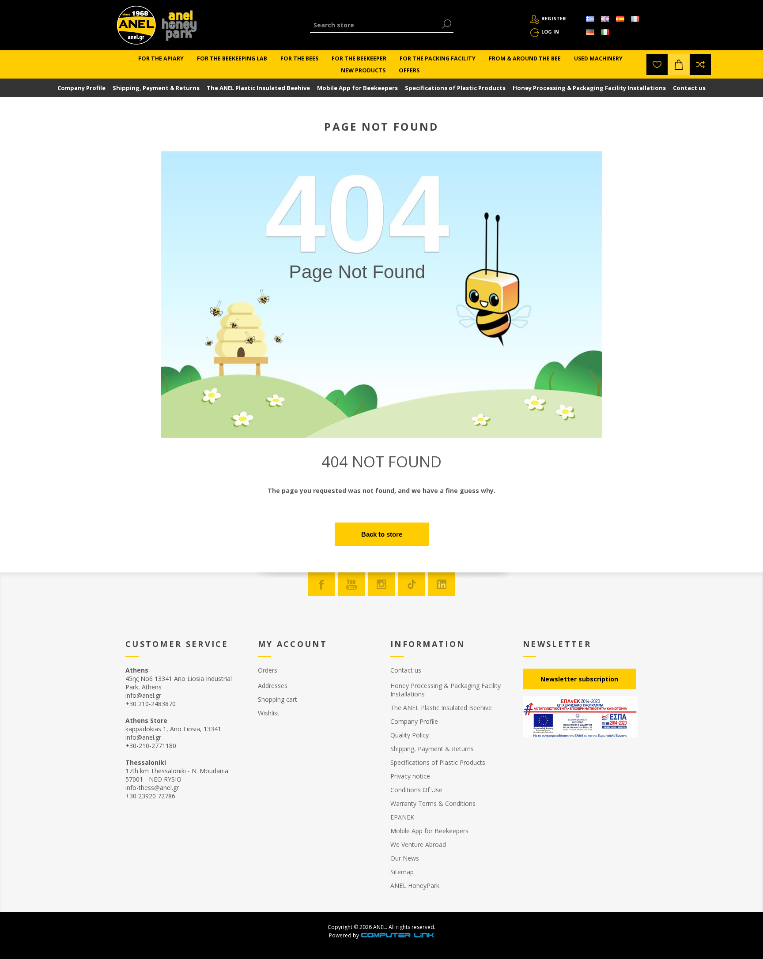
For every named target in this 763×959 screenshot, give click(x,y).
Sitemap (402, 872)
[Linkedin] (441, 584)
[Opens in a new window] (397, 935)
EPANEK (402, 817)
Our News (404, 858)
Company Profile (81, 88)
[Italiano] (605, 32)
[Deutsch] (590, 32)
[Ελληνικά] (590, 19)
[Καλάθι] (678, 64)
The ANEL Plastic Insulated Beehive (258, 88)
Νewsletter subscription (579, 679)
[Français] (635, 19)
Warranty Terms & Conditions (433, 803)
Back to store (381, 534)
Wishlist (269, 713)
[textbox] (375, 25)
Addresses (272, 685)
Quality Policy (409, 735)
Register (553, 18)
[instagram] (381, 584)
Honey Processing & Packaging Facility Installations (589, 88)
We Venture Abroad (418, 844)
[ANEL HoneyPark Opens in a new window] (176, 27)
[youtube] (351, 584)
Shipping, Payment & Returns (156, 88)
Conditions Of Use (416, 790)
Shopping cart (277, 699)
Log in (550, 31)
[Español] (620, 19)
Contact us (689, 88)
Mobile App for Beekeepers (357, 88)
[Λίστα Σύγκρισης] (700, 64)
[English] (605, 19)
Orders (267, 670)
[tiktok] (411, 584)
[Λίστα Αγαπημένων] (657, 64)
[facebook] (321, 584)
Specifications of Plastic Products (455, 88)
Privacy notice (410, 776)
